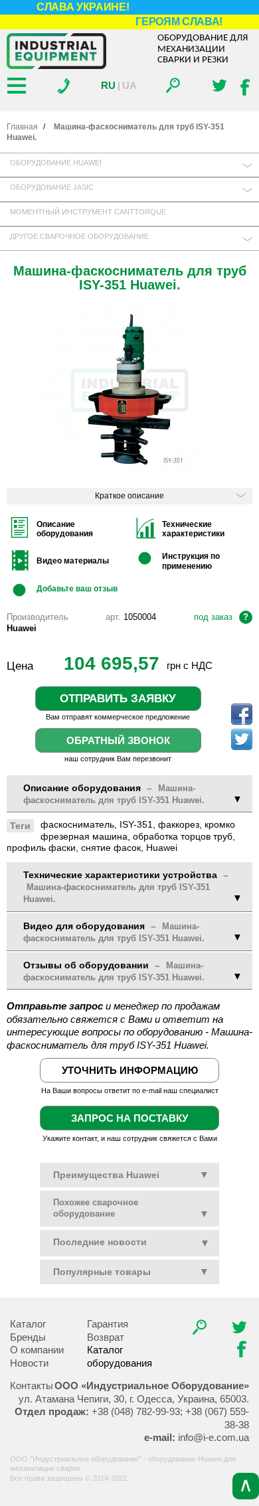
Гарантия (107, 1323)
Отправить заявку (118, 698)
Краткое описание (129, 495)
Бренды (28, 1337)
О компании (37, 1349)
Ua (129, 85)
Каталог (28, 1323)
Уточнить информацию (130, 1070)
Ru (108, 85)
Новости (29, 1363)
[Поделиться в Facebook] (241, 714)
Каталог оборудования (119, 1356)
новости (100, 1242)
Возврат (105, 1337)
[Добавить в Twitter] (241, 739)
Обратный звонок (118, 740)
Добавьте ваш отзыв (77, 588)
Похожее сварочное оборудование (131, 1208)
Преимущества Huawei (131, 1174)
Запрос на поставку (129, 1118)
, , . (134, 1398)
